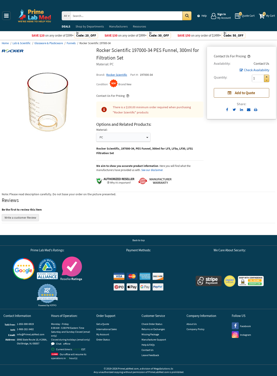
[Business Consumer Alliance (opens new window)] (47, 269)
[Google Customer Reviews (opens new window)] (23, 269)
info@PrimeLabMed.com (30, 334)
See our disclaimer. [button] (152, 170)
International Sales (106, 329)
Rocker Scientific (116, 75)
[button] (248, 56)
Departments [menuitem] (90, 26)
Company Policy (196, 329)
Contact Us (147, 350)
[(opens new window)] (47, 146)
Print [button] (255, 109)
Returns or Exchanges (153, 329)
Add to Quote (245, 92)
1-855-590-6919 (25, 324)
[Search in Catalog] (187, 15)
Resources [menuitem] (139, 26)
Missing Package (150, 334)
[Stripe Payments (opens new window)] (209, 281)
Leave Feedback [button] (150, 355)
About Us (192, 324)
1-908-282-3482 (25, 329)
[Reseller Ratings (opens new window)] (71, 269)
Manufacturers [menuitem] (118, 26)
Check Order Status (152, 324)
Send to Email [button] (248, 109)
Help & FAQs (148, 344)
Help (204, 16)
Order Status (103, 339)
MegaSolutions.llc (163, 368)
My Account (102, 334)
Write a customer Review (20, 217)
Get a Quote (102, 324)
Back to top (138, 240)
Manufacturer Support (154, 339)
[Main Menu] (6, 15)
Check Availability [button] (256, 70)
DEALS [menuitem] (66, 26)
